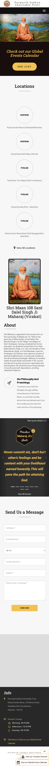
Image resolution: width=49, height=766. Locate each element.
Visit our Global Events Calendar (34, 762)
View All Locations (25, 248)
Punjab (24, 168)
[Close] (44, 751)
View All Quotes (24, 494)
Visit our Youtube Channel (36, 757)
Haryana (24, 115)
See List (24, 66)
